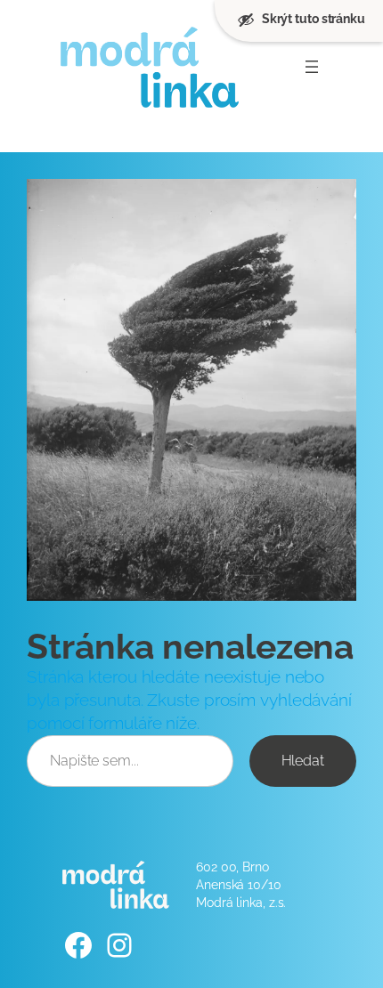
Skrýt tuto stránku (313, 19)
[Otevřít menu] (311, 66)
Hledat (302, 760)
